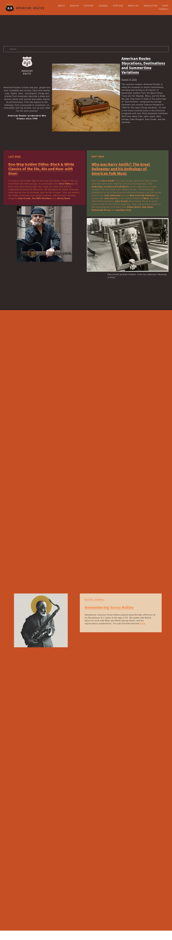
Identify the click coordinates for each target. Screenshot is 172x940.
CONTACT (164, 9)
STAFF (165, 6)
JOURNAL (103, 6)
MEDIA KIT (133, 6)
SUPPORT (89, 6)
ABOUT (61, 6)
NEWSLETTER (150, 6)
